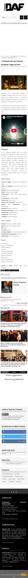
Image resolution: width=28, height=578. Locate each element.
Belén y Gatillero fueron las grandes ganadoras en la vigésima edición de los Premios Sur (13, 344)
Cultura (17, 473)
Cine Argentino (14, 56)
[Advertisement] (14, 40)
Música (4, 481)
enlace (9, 560)
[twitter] (14, 492)
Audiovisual (5, 311)
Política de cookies (7, 566)
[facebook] (11, 492)
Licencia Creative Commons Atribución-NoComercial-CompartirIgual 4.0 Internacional (13, 417)
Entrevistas (19, 476)
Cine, (20, 69)
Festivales (11, 479)
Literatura (20, 479)
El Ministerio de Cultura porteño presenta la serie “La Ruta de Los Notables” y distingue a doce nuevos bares (14, 325)
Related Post (5, 308)
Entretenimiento (7, 476)
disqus (14, 372)
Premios (11, 481)
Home (3, 56)
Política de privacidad (8, 542)
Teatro (18, 481)
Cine (7, 56)
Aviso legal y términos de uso (10, 519)
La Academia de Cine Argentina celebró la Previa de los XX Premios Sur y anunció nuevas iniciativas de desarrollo (14, 364)
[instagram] (16, 492)
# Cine (6, 270)
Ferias (4, 479)
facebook (23, 372)
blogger (5, 372)
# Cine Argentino (14, 270)
